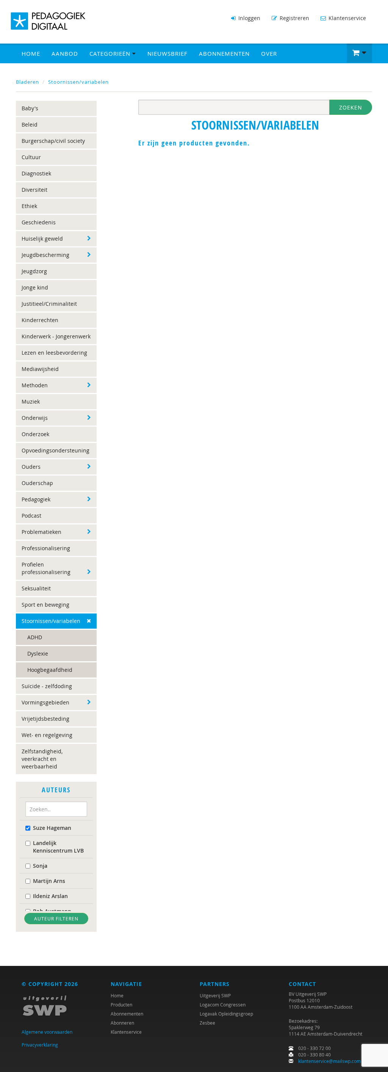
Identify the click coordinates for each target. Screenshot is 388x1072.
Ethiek (29, 206)
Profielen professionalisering (46, 568)
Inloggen (248, 18)
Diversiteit (34, 189)
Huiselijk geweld (42, 238)
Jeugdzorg (34, 271)
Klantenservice (346, 18)
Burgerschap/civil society (53, 140)
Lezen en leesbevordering (54, 352)
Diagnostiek (36, 173)
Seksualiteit (36, 588)
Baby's (30, 108)
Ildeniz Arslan (50, 896)
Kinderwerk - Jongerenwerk (56, 336)
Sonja (40, 865)
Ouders (31, 466)
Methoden (35, 385)
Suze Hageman (52, 827)
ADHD (34, 637)
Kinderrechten (40, 320)
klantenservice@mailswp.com (329, 1061)
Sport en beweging (45, 604)
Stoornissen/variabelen (78, 81)
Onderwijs (35, 417)
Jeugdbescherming (45, 254)
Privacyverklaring (40, 1045)
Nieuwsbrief (167, 53)
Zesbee (207, 1023)
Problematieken (41, 531)
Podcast (31, 515)
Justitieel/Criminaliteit (49, 303)
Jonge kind (35, 287)
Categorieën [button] (110, 53)
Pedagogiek (36, 499)
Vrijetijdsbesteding (45, 718)
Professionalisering (46, 548)
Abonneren (122, 1023)
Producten (121, 1005)
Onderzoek (35, 434)
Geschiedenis (39, 222)
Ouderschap (37, 483)
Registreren (293, 18)
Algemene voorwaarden (47, 1032)
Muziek (31, 401)
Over (269, 53)
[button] (359, 53)
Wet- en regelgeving (47, 735)
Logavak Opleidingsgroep (226, 1014)
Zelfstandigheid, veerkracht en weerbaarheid (42, 759)
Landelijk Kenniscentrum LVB (58, 846)
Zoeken (350, 107)
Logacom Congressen (223, 1005)
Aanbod (65, 53)
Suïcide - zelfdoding (47, 686)
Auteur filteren (56, 919)
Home (31, 53)
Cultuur (31, 157)
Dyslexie (37, 653)
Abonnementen (224, 53)
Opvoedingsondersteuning (55, 450)
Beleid (30, 124)
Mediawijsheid (40, 368)
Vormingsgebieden (45, 702)
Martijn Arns (49, 880)
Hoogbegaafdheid (49, 669)
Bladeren (27, 81)
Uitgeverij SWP (215, 995)
